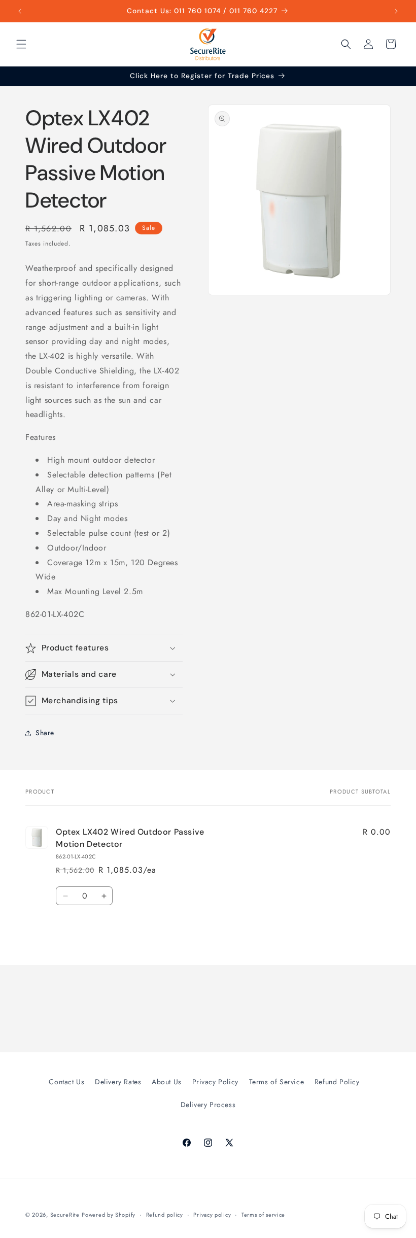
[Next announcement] (396, 11)
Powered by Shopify (108, 1215)
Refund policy (164, 1215)
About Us (167, 1082)
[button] (21, 44)
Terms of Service (276, 1082)
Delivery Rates (118, 1082)
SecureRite (65, 1215)
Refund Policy (337, 1082)
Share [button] (45, 733)
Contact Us (66, 1082)
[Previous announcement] (20, 11)
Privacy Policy (215, 1082)
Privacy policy (212, 1215)
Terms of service (263, 1215)
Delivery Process (208, 1104)
